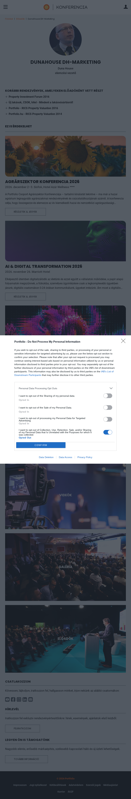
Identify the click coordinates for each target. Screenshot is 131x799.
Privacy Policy (84, 457)
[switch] (107, 395)
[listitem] (65, 388)
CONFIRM (41, 445)
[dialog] (65, 399)
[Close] (124, 342)
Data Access (65, 457)
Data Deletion (46, 457)
